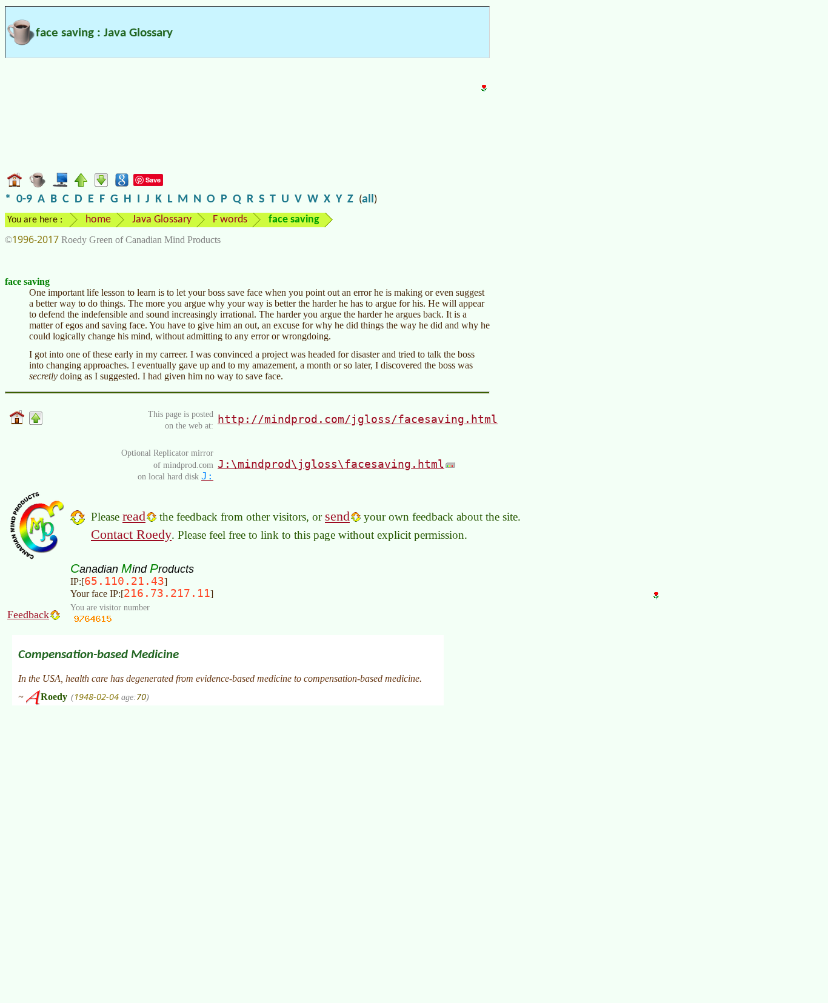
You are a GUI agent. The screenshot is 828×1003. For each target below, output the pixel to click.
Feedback (28, 614)
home (98, 219)
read (133, 516)
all (368, 199)
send (337, 516)
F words (230, 219)
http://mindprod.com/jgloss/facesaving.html (358, 419)
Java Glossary (162, 219)
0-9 (24, 199)
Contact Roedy (131, 534)
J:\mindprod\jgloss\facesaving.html (331, 464)
